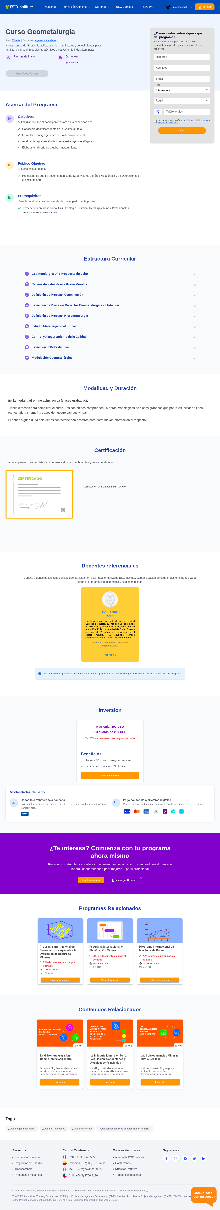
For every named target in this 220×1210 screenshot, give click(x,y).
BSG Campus (124, 6)
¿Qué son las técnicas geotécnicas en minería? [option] (125, 1128)
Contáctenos (123, 1163)
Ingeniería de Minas (45, 40)
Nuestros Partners (126, 1168)
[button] (110, 274)
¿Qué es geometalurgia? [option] (21, 1128)
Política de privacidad (168, 122)
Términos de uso (81, 1190)
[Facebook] (166, 1158)
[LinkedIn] (203, 1158)
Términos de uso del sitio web (192, 120)
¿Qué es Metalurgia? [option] (53, 1128)
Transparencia (23, 1168)
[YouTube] (185, 1158)
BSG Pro (147, 6)
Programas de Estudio (28, 1163)
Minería (16, 40)
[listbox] (79, 1129)
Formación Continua (77, 7)
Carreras (102, 7)
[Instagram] (175, 1158)
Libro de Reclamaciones (131, 1190)
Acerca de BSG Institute (129, 1157)
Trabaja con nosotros (128, 1174)
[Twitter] (194, 1158)
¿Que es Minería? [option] (82, 1128)
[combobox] (182, 90)
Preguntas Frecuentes (28, 1174)
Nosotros (50, 6)
